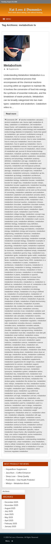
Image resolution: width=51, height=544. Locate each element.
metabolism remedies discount (20, 323)
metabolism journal (30, 287)
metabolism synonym (22, 369)
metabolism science (19, 342)
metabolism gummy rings (21, 253)
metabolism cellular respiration (16, 197)
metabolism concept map (35, 214)
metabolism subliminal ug (14, 357)
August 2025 (10, 508)
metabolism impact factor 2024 (21, 260)
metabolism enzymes (21, 236)
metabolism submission (33, 357)
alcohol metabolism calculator (32, 120)
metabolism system (20, 371)
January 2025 (10, 526)
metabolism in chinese (17, 270)
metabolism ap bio (37, 173)
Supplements (14, 69)
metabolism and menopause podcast (26, 166)
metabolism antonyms (21, 173)
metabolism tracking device (15, 386)
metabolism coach (11, 212)
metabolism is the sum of (22, 284)
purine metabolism (35, 434)
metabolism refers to (27, 318)
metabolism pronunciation (22, 313)
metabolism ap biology (13, 175)
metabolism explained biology (16, 248)
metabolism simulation (19, 350)
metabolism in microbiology (33, 272)
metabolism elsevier (12, 226)
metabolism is (28, 282)
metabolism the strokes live (26, 381)
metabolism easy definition (28, 224)
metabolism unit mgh (12, 396)
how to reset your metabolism (16, 141)
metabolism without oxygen (15, 417)
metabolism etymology (20, 238)
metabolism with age (33, 415)
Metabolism (12, 65)
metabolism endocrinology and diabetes (20, 229)
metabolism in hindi (34, 270)
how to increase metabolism (24, 137)
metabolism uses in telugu (22, 405)
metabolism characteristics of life (17, 200)
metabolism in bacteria (22, 265)
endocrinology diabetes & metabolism (19, 132)
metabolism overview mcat (15, 311)
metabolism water (16, 408)
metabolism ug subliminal (28, 391)
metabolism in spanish (29, 275)
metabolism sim (32, 345)
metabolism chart (36, 200)
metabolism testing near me (23, 376)
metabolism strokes (19, 354)
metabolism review (32, 335)
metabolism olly (10, 306)
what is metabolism (33, 444)
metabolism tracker (38, 384)
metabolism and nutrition (14, 168)
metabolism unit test (28, 396)
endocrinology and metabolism (33, 129)
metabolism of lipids (12, 301)
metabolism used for (17, 403)
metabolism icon (38, 253)
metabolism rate (39, 313)
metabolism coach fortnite (29, 212)
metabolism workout (31, 422)
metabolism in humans (13, 272)
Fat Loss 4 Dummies (16, 537)
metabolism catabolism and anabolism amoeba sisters (25, 195)
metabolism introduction (14, 282)
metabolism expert (20, 246)
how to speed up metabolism (25, 144)
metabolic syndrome (21, 154)
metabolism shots (19, 345)
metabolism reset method (14, 335)
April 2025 (9, 520)
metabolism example (37, 238)
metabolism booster (27, 180)
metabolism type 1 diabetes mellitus (26, 388)
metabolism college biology (15, 214)
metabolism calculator (18, 187)
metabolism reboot (12, 318)
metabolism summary (13, 359)
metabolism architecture (31, 175)
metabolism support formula (15, 367)
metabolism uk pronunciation (15, 393)
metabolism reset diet (17, 333)
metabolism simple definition (15, 347)
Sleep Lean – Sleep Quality (17, 476)
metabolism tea (10, 374)
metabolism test (23, 374)
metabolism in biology (23, 267)
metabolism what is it (23, 413)
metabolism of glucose (35, 299)
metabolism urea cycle (13, 400)
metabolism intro (33, 279)
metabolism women (33, 417)
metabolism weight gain (33, 408)
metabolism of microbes (14, 304)
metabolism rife (10, 338)
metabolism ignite (11, 255)
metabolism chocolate (13, 204)
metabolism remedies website (28, 325)
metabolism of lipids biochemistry (32, 301)
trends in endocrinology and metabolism (20, 437)
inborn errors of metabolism (24, 149)
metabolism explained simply (25, 250)
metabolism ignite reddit (28, 255)
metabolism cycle (11, 221)
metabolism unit (33, 393)
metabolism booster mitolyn (33, 183)
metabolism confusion (35, 217)
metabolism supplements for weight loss (20, 362)
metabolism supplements (31, 359)
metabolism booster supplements (17, 185)
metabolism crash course (34, 219)
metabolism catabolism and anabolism (29, 192)
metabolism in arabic (20, 263)
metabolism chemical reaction (16, 202)
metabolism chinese (35, 202)
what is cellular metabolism (15, 444)
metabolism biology (12, 180)
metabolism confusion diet (14, 219)
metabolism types (11, 391)
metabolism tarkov (35, 371)
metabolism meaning (12, 289)
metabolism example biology (15, 241)
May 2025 (9, 517)
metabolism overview (30, 309)
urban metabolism (24, 442)
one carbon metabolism (18, 434)
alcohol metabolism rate (14, 122)
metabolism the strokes (21, 379)
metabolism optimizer (25, 306)
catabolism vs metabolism (19, 125)
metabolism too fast (22, 384)
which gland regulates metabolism (22, 449)
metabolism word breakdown (15, 420)
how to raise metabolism (36, 139)
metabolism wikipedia (16, 415)
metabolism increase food (30, 277)
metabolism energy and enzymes (23, 231)
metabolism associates (13, 178)
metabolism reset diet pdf (35, 333)
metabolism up (20, 398)
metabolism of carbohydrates (22, 296)
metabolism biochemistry (32, 178)
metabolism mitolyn (12, 292)
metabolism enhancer (22, 233)
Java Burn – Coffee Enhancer (18, 473)
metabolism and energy (19, 163)
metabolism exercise (19, 243)
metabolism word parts (35, 420)
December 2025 (11, 502)
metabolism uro (28, 400)
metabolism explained (36, 246)
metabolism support (31, 364)
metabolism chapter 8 (36, 197)
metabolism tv (31, 386)
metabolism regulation (28, 321)
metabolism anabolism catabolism (23, 156)
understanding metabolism (15, 439)
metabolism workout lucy (23, 427)
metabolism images (23, 258)
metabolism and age (20, 161)
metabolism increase (12, 277)
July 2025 (9, 511)
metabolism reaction (32, 316)
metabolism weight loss (13, 410)
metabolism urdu (33, 398)
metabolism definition (26, 221)
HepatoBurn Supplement (16, 469)
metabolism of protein (31, 304)
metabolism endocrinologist (30, 226)
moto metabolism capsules (23, 429)
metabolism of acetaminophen (18, 294)
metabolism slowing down (14, 352)
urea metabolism (38, 442)
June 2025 (9, 514)
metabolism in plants (12, 275)
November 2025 (11, 505)
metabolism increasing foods (15, 279)
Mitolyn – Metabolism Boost (17, 483)
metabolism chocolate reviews (33, 204)
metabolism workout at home (15, 425)
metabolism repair (11, 328)
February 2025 (11, 524)
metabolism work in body (14, 422)
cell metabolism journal (23, 127)
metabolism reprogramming (22, 330)
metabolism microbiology (30, 289)
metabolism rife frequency (26, 338)
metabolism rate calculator (14, 316)
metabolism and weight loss (22, 171)
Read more (11, 114)
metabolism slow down (37, 350)
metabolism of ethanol (18, 299)
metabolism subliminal (36, 354)
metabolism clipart (36, 209)
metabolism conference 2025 (15, 217)
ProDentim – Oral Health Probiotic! (20, 480)
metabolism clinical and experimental (18, 207)
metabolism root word (17, 340)
